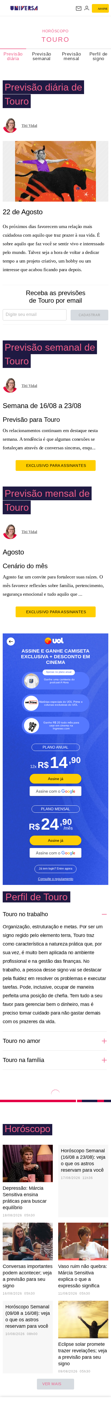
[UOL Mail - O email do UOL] (78, 8)
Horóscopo (55, 31)
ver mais (51, 1384)
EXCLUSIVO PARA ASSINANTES (56, 465)
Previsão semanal (41, 56)
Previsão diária (13, 56)
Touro (55, 39)
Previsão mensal (71, 56)
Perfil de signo (98, 56)
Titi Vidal (29, 126)
